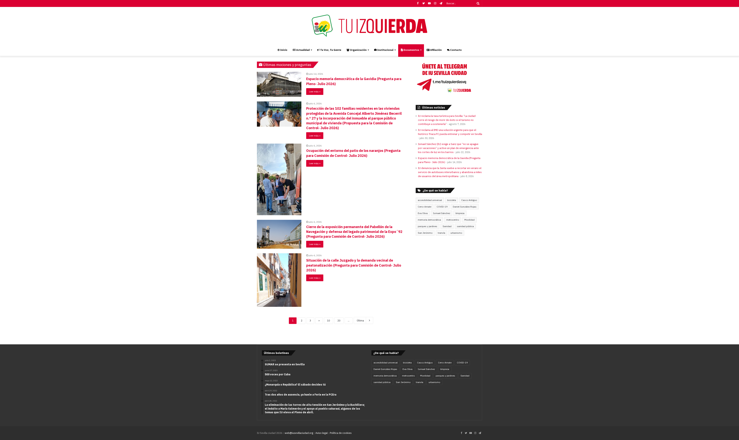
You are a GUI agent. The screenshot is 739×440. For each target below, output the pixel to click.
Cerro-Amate (424, 206)
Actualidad (303, 50)
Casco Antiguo (469, 200)
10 (328, 320)
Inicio (283, 50)
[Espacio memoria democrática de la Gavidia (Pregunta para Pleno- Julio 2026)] (279, 84)
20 (338, 320)
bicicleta (451, 200)
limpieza (460, 213)
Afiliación (436, 50)
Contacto (456, 50)
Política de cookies (341, 433)
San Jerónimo (425, 232)
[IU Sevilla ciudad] (369, 26)
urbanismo (456, 232)
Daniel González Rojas (465, 206)
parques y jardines (427, 226)
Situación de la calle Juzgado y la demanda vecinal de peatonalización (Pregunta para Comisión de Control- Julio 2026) (353, 265)
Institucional (385, 50)
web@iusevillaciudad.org (299, 433)
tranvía (441, 232)
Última (360, 320)
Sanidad (447, 226)
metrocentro (452, 219)
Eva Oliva (423, 213)
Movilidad (469, 219)
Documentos (411, 50)
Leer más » (314, 91)
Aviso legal (321, 433)
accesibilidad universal (430, 200)
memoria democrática (429, 219)
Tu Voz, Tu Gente (330, 50)
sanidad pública (465, 226)
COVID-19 (442, 206)
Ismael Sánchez (441, 213)
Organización (358, 50)
